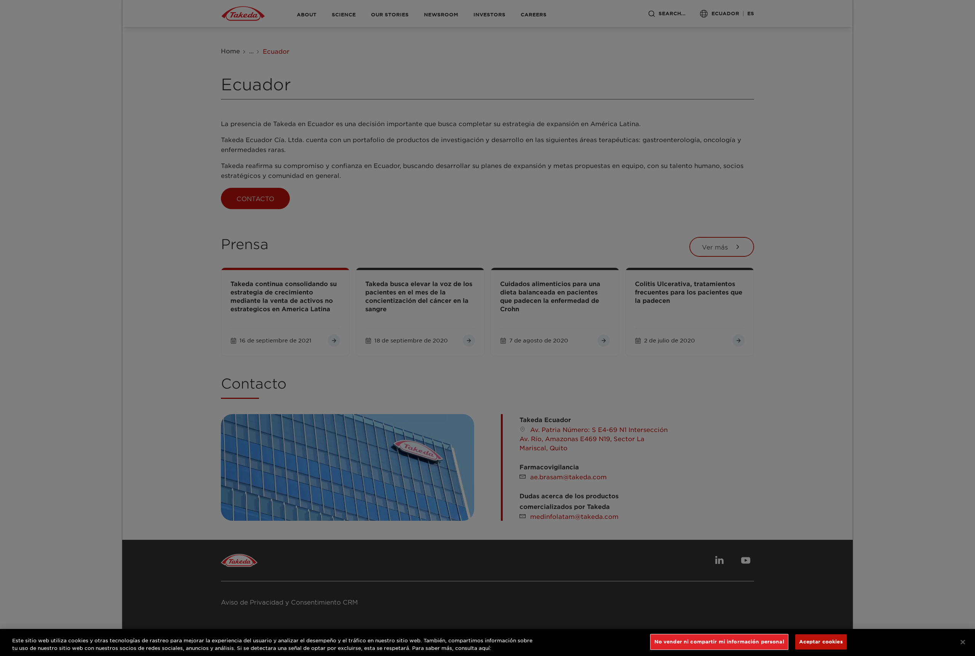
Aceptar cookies (821, 641)
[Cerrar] (962, 642)
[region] (487, 642)
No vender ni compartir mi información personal (719, 641)
